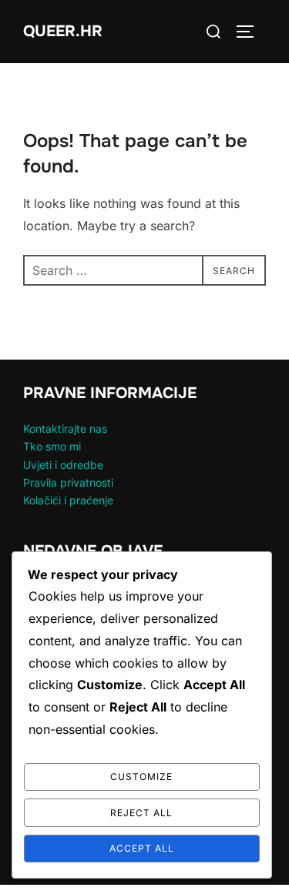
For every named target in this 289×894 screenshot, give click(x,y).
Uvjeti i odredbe (63, 464)
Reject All (141, 813)
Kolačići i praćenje (68, 500)
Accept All (141, 848)
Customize (141, 776)
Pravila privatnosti (68, 482)
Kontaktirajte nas (65, 428)
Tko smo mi (52, 446)
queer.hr (62, 31)
